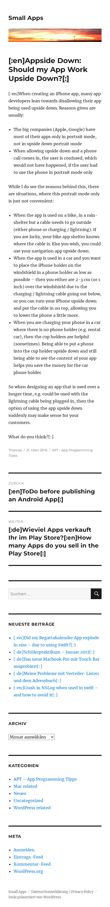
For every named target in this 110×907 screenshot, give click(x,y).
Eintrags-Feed (28, 857)
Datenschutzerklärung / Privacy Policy (62, 892)
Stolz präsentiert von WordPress (34, 897)
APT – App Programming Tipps (45, 779)
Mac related (25, 786)
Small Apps (25, 17)
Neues (20, 793)
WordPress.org (28, 871)
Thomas (15, 450)
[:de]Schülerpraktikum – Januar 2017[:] (54, 652)
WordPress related (32, 807)
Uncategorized (28, 800)
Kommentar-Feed (32, 864)
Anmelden (24, 849)
